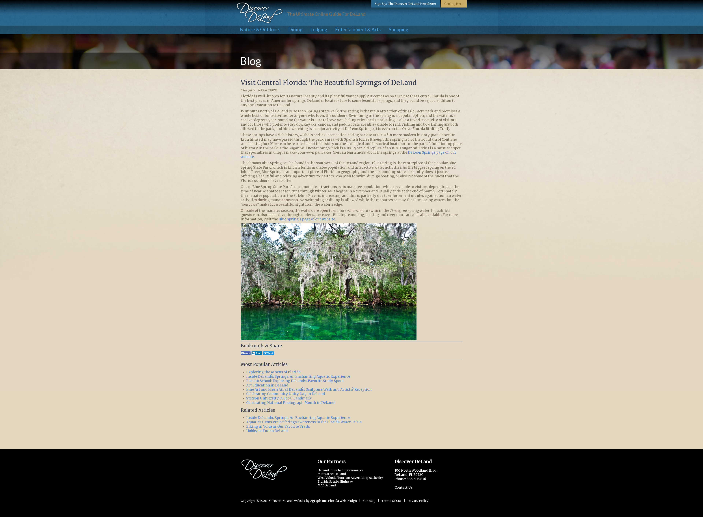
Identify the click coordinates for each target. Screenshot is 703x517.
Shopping (398, 29)
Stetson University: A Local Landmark (279, 398)
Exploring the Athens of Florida (273, 372)
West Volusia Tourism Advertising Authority (350, 477)
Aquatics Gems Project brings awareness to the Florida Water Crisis (304, 422)
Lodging (318, 29)
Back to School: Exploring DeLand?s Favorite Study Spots (294, 381)
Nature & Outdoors (260, 29)
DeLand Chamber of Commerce (340, 470)
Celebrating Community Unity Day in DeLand (285, 394)
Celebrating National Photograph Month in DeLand (290, 403)
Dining (295, 29)
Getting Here (453, 3)
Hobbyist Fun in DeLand (267, 431)
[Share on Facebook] (246, 354)
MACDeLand (327, 485)
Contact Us (403, 487)
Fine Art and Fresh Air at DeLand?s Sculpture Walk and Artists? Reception (309, 389)
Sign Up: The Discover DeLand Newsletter (405, 3)
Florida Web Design (342, 501)
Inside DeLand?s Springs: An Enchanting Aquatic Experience (298, 376)
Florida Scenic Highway (335, 481)
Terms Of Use (391, 501)
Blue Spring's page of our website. (307, 219)
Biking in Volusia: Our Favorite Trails (278, 426)
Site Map (369, 501)
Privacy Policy (417, 501)
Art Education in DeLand (267, 385)
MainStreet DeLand (332, 474)
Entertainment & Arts (358, 29)
